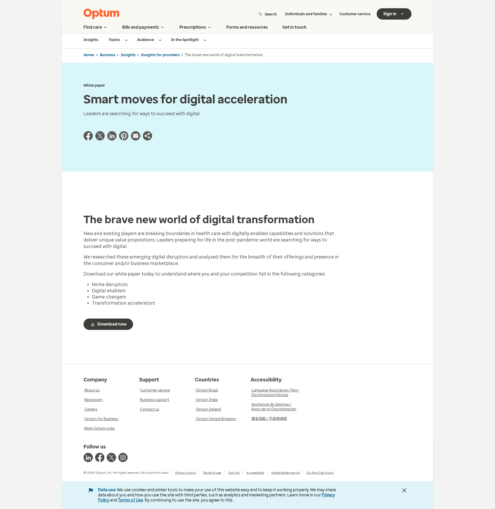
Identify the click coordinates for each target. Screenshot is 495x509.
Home (89, 55)
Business (108, 55)
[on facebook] (99, 457)
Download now (111, 324)
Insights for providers (160, 55)
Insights (128, 55)
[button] (147, 139)
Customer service (355, 14)
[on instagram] (123, 457)
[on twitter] (111, 457)
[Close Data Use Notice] (404, 490)
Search (271, 14)
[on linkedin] (88, 457)
